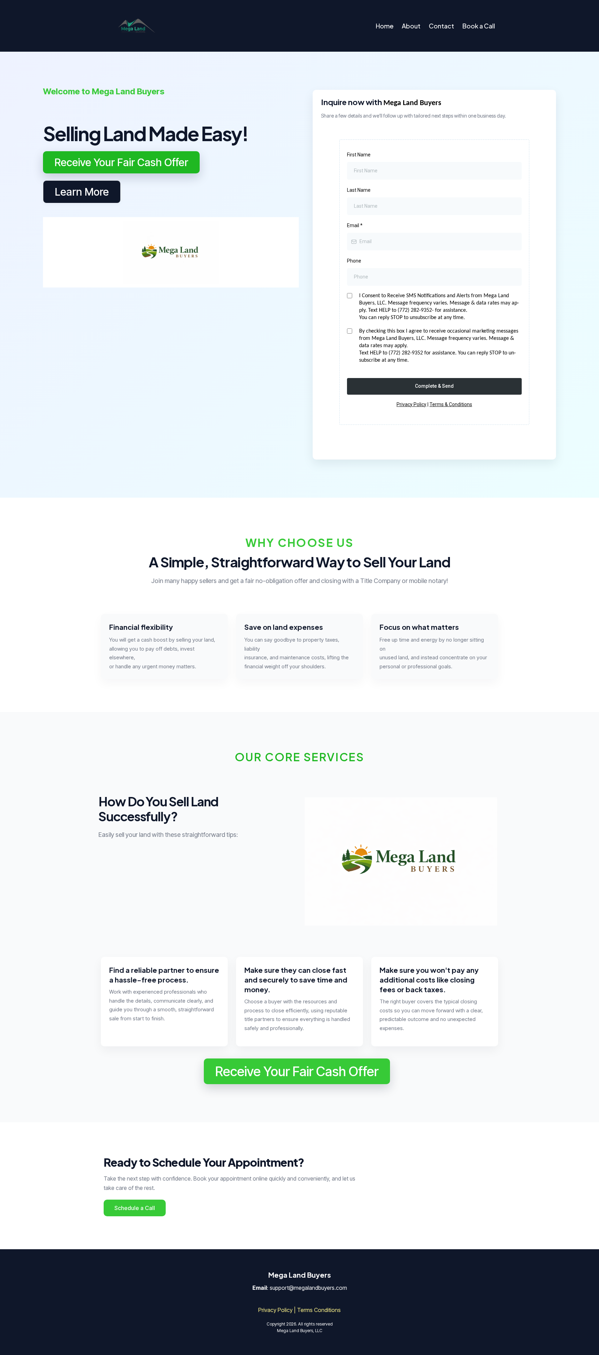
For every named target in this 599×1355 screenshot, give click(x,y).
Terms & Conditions (450, 404)
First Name (359, 154)
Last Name (359, 190)
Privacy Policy (411, 404)
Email (355, 225)
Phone (354, 261)
